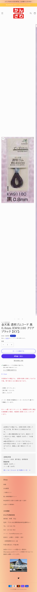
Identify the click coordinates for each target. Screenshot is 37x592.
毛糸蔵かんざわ (16, 589)
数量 (2, 341)
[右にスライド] (22, 319)
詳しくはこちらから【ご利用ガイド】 (16, 470)
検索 (4, 484)
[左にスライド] (15, 319)
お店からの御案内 (8, 504)
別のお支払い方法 (18, 360)
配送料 (7, 338)
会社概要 (6, 488)
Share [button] (5, 374)
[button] (2, 13)
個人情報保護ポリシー (10, 496)
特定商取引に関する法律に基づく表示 (14, 500)
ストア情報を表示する (10, 370)
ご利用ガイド (7, 492)
